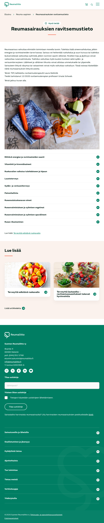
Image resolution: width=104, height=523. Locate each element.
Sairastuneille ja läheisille (17, 432)
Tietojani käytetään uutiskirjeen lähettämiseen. (31, 397)
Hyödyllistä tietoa (13, 451)
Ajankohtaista (11, 460)
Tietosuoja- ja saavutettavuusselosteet (46, 515)
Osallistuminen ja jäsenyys (17, 442)
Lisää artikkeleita (13, 308)
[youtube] (31, 371)
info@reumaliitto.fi (13, 362)
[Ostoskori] (86, 5)
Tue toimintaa (11, 470)
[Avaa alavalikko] (97, 432)
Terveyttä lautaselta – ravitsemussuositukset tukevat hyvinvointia (73, 294)
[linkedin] (25, 371)
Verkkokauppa (11, 489)
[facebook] (19, 371)
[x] (13, 371)
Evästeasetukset (11, 518)
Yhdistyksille (11, 498)
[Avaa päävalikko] (97, 4)
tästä (91, 414)
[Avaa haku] (92, 5)
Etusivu (8, 14)
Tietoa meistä (11, 479)
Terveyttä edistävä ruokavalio (26, 233)
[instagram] (7, 371)
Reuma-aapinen (23, 14)
